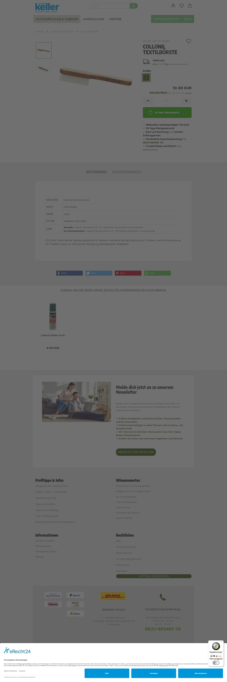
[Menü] (222, 642)
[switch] (216, 663)
